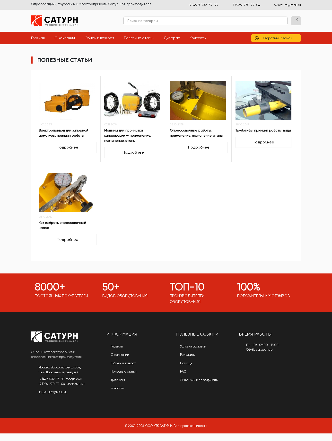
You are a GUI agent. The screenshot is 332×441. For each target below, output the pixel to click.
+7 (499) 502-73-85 (203, 5)
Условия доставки (192, 346)
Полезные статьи (141, 38)
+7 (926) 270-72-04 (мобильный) (61, 384)
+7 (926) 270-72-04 (245, 5)
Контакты (200, 38)
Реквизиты (187, 355)
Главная (40, 38)
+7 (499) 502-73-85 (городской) (60, 379)
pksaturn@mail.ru (287, 5)
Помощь (185, 363)
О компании (67, 38)
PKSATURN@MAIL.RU (53, 392)
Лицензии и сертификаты (198, 380)
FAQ (182, 371)
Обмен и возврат (102, 38)
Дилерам (174, 38)
